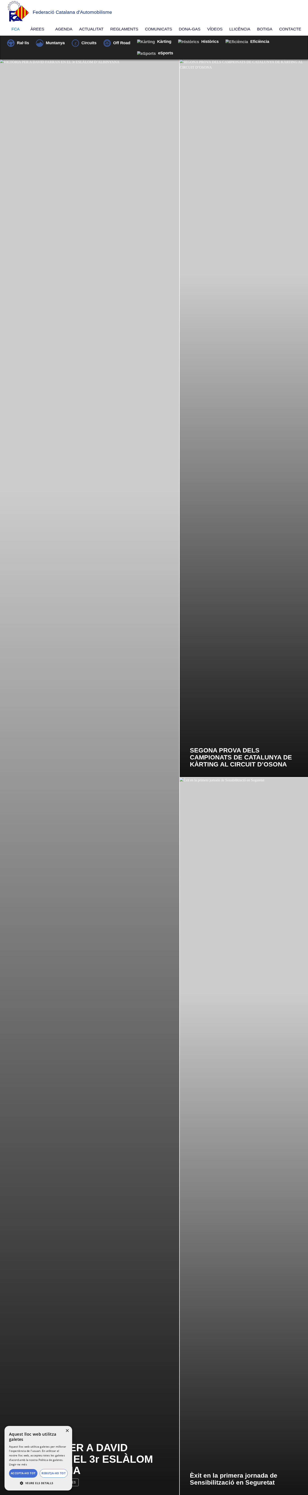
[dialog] (38, 1458)
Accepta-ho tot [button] (23, 1473)
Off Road (121, 43)
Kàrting (164, 41)
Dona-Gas (189, 29)
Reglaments (124, 29)
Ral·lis (23, 43)
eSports (165, 53)
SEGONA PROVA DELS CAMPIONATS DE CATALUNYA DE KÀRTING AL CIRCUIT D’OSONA (241, 757)
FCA (16, 29)
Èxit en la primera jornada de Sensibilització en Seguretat (233, 1479)
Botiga (264, 29)
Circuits (89, 43)
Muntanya (55, 43)
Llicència (239, 29)
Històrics (210, 41)
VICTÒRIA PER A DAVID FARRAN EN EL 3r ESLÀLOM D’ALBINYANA (81, 1459)
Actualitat (91, 29)
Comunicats (158, 29)
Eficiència (259, 41)
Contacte (290, 29)
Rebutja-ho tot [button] (53, 1473)
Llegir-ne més (18, 1464)
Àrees (37, 29)
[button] (38, 1483)
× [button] (67, 1430)
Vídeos (215, 29)
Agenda (63, 29)
